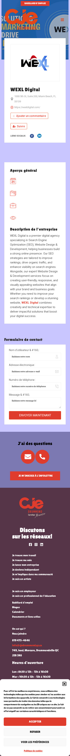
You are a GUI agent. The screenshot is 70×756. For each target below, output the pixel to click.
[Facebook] (30, 544)
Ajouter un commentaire (31, 115)
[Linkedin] (41, 544)
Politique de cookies (33, 750)
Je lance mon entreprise (25, 564)
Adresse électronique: (22, 364)
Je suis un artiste (21, 578)
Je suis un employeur (24, 591)
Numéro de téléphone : (22, 379)
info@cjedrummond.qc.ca (27, 645)
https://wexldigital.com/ (27, 107)
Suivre (20, 126)
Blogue (16, 607)
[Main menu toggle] (62, 20)
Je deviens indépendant (25, 569)
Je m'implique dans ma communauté (32, 574)
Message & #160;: (19, 394)
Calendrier (18, 611)
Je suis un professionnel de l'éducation (34, 595)
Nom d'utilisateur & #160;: (24, 350)
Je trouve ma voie (22, 560)
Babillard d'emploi (22, 602)
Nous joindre (19, 633)
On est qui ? (19, 628)
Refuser (35, 731)
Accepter (35, 721)
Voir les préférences (35, 742)
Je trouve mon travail (24, 555)
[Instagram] (36, 544)
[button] (64, 684)
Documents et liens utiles (26, 616)
